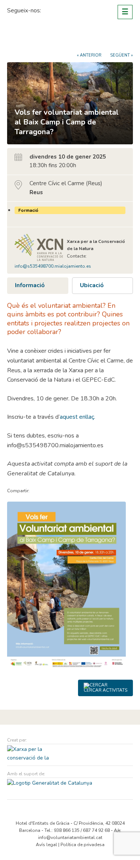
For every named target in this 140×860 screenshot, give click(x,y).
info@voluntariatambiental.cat (70, 838)
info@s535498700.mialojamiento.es (53, 266)
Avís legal (46, 845)
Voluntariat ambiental (35, 38)
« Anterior (89, 55)
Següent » (121, 55)
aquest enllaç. (77, 417)
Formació (28, 210)
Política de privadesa (82, 845)
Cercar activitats (105, 690)
